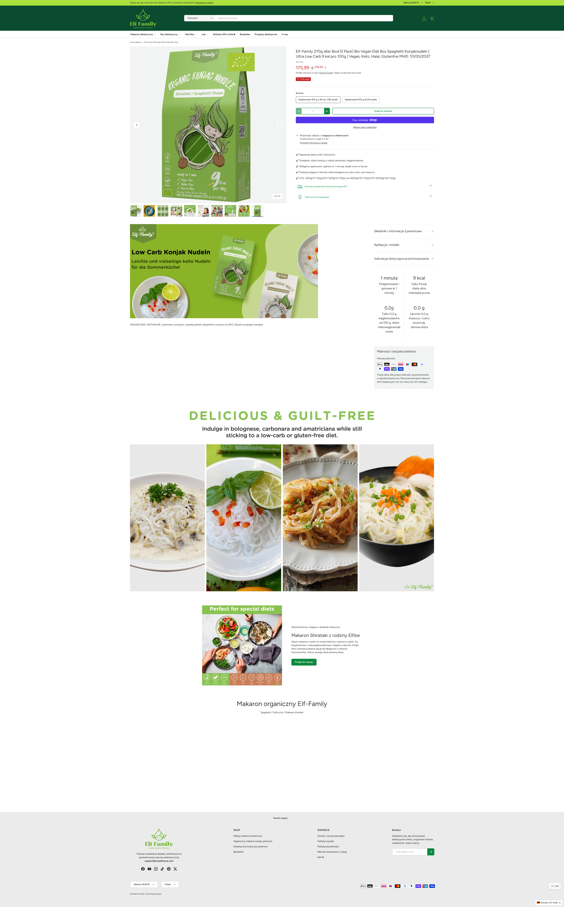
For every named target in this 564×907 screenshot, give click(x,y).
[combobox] (288, 18)
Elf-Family (141, 894)
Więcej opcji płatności (365, 127)
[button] (432, 18)
